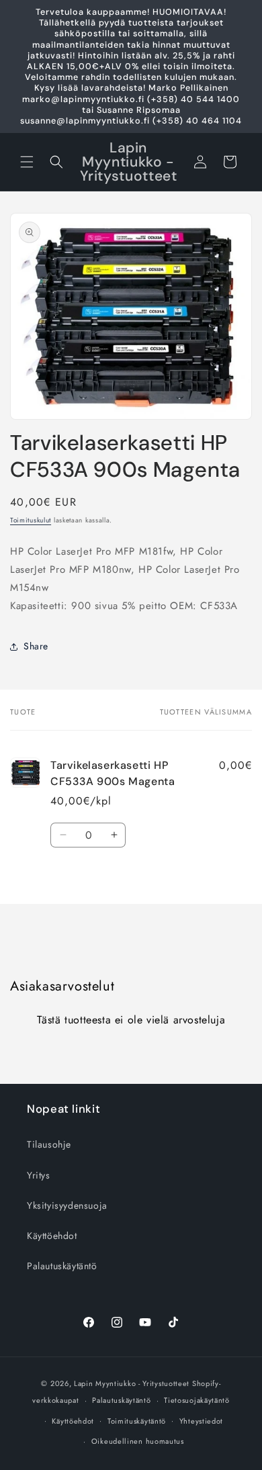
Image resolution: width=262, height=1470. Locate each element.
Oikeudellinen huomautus (137, 1441)
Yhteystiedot (201, 1421)
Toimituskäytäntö (136, 1421)
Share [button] (36, 646)
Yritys (38, 1175)
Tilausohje (49, 1144)
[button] (27, 162)
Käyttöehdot (52, 1235)
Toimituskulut (30, 520)
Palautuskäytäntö (62, 1266)
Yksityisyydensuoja (67, 1205)
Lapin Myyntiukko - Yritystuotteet (131, 1383)
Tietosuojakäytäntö (197, 1400)
